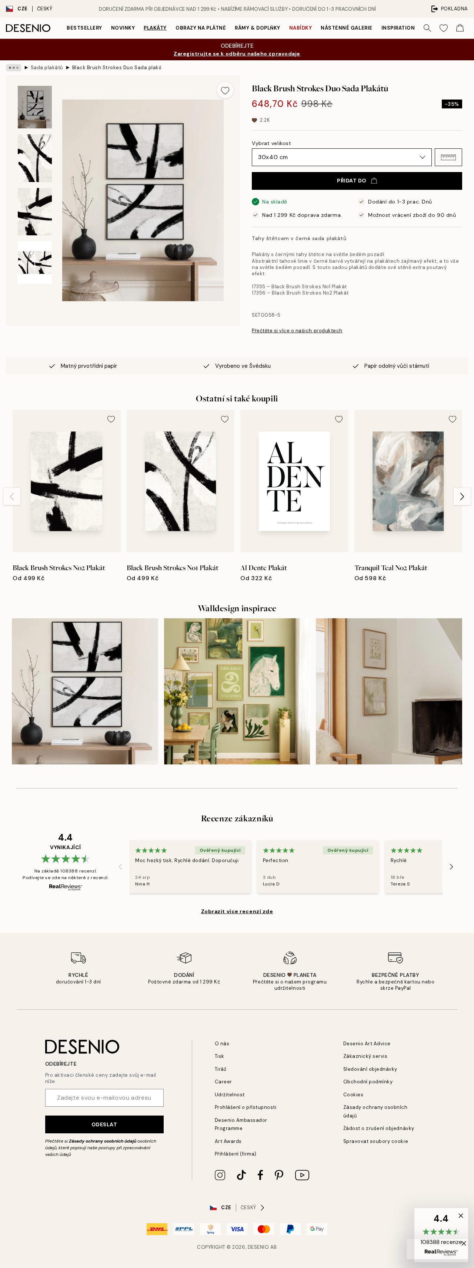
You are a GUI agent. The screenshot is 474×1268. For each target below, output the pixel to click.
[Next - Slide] (462, 496)
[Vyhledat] (427, 28)
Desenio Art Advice (367, 1043)
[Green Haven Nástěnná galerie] (237, 691)
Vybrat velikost (271, 143)
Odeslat (104, 1124)
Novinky (123, 28)
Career (223, 1082)
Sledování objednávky (370, 1069)
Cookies (353, 1095)
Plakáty (155, 28)
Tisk (219, 1056)
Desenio (258, 1247)
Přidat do (352, 180)
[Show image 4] (35, 262)
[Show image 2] (35, 158)
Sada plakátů (47, 67)
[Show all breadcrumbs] (13, 67)
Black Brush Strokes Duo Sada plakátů (116, 67)
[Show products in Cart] (460, 28)
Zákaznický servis (365, 1056)
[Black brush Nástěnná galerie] (85, 691)
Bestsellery (84, 28)
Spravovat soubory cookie (375, 1141)
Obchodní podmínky (368, 1082)
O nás (222, 1043)
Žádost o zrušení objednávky (378, 1128)
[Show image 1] (35, 107)
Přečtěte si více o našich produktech (297, 330)
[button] (448, 157)
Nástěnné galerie (346, 28)
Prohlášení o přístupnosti (246, 1107)
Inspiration (398, 28)
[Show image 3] (35, 212)
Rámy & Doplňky (257, 28)
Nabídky (300, 28)
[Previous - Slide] (12, 496)
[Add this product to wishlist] (225, 90)
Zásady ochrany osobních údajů (102, 1141)
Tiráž (221, 1069)
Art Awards (228, 1141)
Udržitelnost (230, 1095)
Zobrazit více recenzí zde (237, 911)
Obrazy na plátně (201, 28)
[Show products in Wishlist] (443, 28)
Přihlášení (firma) (236, 1154)
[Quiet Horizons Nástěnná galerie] (389, 691)
